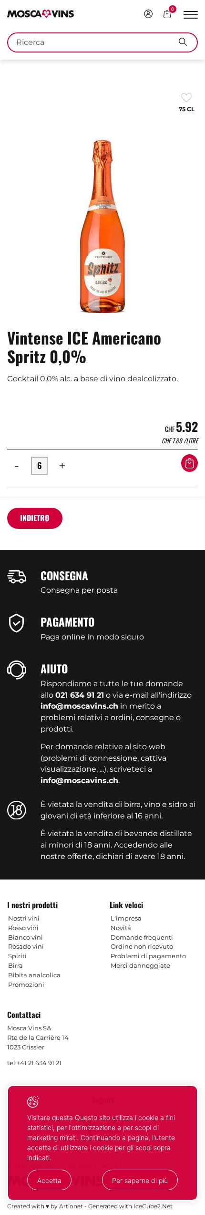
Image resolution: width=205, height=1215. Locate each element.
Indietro (34, 518)
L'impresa (126, 918)
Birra (15, 965)
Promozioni (26, 984)
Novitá (121, 928)
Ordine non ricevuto (142, 946)
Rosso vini (23, 928)
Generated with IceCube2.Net (130, 1206)
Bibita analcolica (34, 975)
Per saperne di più (140, 1180)
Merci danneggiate (140, 965)
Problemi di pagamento (148, 956)
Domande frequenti (142, 937)
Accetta (49, 1180)
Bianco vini (25, 937)
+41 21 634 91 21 (39, 1063)
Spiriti (17, 956)
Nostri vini (24, 918)
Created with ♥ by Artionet (45, 1206)
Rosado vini (26, 946)
